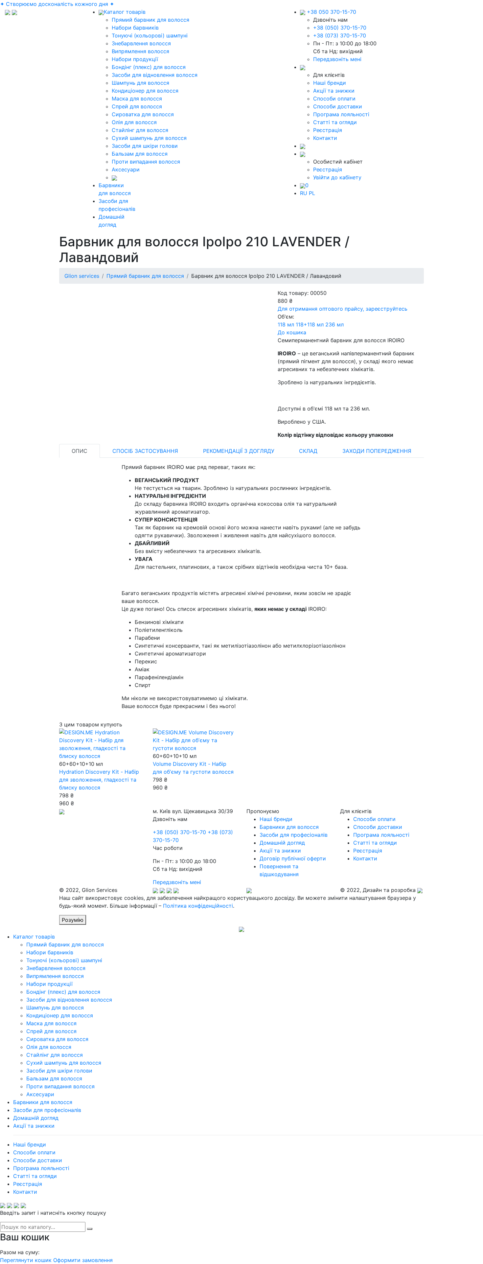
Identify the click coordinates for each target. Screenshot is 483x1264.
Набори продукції (135, 59)
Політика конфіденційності (198, 905)
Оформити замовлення (83, 1260)
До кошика (292, 332)
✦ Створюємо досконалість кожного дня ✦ (57, 4)
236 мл (334, 324)
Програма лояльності (341, 114)
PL (312, 193)
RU (303, 193)
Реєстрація (327, 130)
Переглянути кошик (26, 1260)
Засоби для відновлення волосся (154, 75)
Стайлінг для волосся (140, 130)
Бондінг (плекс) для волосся (149, 67)
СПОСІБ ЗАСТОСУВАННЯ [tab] (145, 451)
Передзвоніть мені (337, 59)
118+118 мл (310, 324)
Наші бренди (329, 82)
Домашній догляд (282, 842)
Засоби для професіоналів (294, 835)
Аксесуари (126, 169)
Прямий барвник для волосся (150, 19)
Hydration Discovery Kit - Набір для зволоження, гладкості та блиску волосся (99, 779)
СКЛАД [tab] (308, 451)
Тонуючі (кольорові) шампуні (150, 35)
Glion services (81, 276)
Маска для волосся (137, 98)
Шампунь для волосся (140, 82)
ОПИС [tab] (79, 451)
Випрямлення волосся (140, 51)
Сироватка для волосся (143, 114)
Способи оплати (334, 98)
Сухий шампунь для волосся (149, 138)
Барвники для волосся (289, 827)
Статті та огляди (335, 122)
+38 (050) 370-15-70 (339, 27)
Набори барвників (135, 27)
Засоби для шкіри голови (145, 146)
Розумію (72, 920)
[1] (89, 1229)
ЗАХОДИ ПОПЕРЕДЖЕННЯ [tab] (376, 451)
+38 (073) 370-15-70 (339, 35)
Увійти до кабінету (337, 177)
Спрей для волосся (137, 106)
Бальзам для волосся (140, 153)
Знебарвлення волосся (141, 43)
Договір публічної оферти (293, 858)
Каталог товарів (125, 12)
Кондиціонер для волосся (145, 90)
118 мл (286, 324)
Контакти (325, 138)
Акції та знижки (334, 90)
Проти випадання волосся (146, 161)
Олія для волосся (134, 122)
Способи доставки (337, 106)
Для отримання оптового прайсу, (342, 308)
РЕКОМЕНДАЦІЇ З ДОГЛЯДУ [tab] (238, 451)
